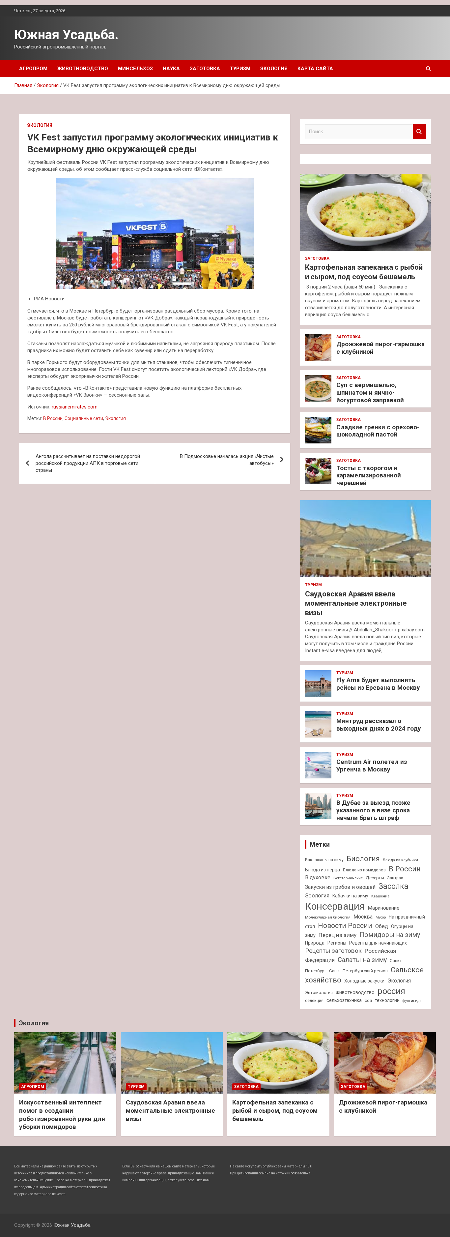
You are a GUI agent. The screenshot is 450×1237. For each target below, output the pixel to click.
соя (368, 1000)
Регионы (336, 943)
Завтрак (395, 877)
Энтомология (319, 992)
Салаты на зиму (362, 960)
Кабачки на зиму (350, 895)
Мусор (381, 917)
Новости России (345, 925)
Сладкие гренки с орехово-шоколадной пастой (377, 430)
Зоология (317, 895)
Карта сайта (315, 69)
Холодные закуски (364, 980)
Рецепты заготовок (333, 950)
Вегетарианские (348, 878)
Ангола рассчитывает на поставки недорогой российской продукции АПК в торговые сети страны (88, 463)
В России (53, 418)
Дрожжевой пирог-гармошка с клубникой (380, 347)
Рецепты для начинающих (378, 943)
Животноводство (82, 69)
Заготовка (205, 69)
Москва (363, 917)
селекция (314, 1000)
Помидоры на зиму (389, 935)
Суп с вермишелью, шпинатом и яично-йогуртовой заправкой (370, 392)
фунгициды (412, 1001)
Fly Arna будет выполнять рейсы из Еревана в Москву (378, 683)
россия (391, 991)
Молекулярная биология (328, 917)
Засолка (393, 886)
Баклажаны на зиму (324, 859)
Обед (381, 926)
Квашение (380, 896)
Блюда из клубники (400, 860)
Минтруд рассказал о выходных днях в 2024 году (378, 724)
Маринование (384, 908)
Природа (314, 943)
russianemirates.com (75, 407)
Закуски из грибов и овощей (340, 887)
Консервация (335, 906)
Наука (171, 69)
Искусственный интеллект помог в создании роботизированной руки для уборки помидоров (62, 1115)
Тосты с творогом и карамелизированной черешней (368, 475)
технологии (387, 1000)
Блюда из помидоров (364, 869)
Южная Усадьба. (66, 35)
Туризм (240, 69)
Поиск (419, 131)
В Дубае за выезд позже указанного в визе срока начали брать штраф (373, 810)
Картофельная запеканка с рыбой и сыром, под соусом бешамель (275, 1110)
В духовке (317, 877)
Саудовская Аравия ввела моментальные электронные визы (356, 603)
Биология (363, 858)
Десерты (375, 877)
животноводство (355, 992)
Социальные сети (84, 418)
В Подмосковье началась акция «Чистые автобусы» (227, 459)
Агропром (33, 69)
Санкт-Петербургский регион (358, 970)
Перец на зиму (337, 935)
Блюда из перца (322, 869)
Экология (274, 69)
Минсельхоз (135, 69)
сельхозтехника (344, 1000)
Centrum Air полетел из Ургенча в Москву (371, 765)
